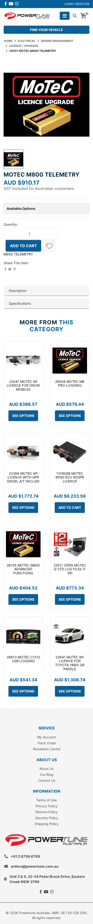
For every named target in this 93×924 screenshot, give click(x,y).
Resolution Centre (46, 749)
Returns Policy (47, 812)
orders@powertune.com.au (34, 866)
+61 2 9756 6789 (25, 856)
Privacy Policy (46, 806)
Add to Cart (23, 245)
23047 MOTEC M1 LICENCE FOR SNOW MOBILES (23, 385)
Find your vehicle (46, 30)
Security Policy (46, 818)
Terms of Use (46, 800)
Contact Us (46, 780)
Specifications (20, 303)
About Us (46, 769)
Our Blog (46, 774)
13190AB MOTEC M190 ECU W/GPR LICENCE (70, 477)
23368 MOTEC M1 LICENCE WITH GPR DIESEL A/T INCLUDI (23, 477)
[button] (49, 246)
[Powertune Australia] (27, 15)
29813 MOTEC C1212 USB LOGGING (23, 659)
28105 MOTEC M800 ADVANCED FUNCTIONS (23, 569)
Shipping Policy (47, 824)
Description (17, 291)
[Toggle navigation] (65, 16)
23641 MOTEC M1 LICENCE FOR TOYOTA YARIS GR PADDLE (69, 663)
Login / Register (76, 4)
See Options (23, 416)
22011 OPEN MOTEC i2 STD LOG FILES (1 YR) (70, 569)
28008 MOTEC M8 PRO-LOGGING (69, 383)
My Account (46, 737)
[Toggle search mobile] (73, 16)
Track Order (46, 743)
